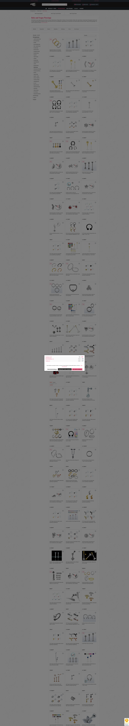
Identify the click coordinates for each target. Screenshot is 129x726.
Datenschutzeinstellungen (52, 369)
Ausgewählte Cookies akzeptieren (65, 369)
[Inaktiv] (82, 358)
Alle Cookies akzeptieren (77, 369)
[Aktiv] (82, 356)
